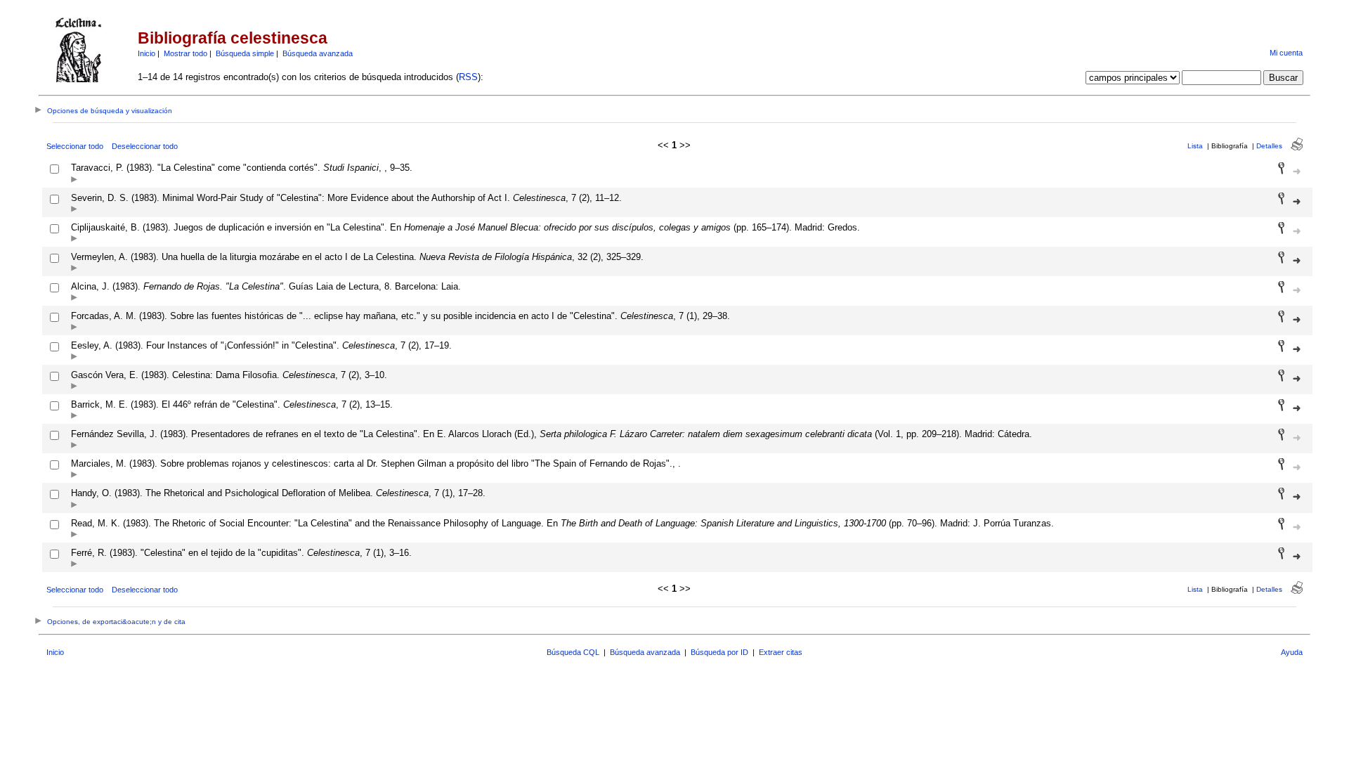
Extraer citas (780, 652)
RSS (468, 77)
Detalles (1269, 146)
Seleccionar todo (74, 146)
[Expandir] (74, 180)
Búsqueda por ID (719, 652)
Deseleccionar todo (145, 146)
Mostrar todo (185, 53)
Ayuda (1292, 652)
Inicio (146, 53)
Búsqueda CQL (573, 652)
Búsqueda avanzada (317, 53)
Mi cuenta (1286, 52)
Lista (1195, 146)
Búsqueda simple (245, 53)
